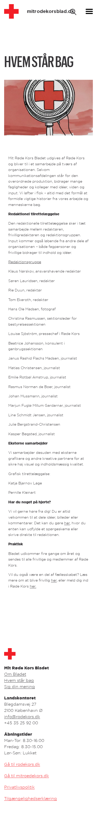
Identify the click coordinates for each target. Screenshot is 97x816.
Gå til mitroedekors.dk (26, 775)
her (67, 523)
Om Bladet (15, 674)
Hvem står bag (19, 680)
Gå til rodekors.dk (22, 764)
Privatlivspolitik (19, 787)
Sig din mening (19, 686)
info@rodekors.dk (22, 716)
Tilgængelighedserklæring (30, 798)
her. (33, 586)
